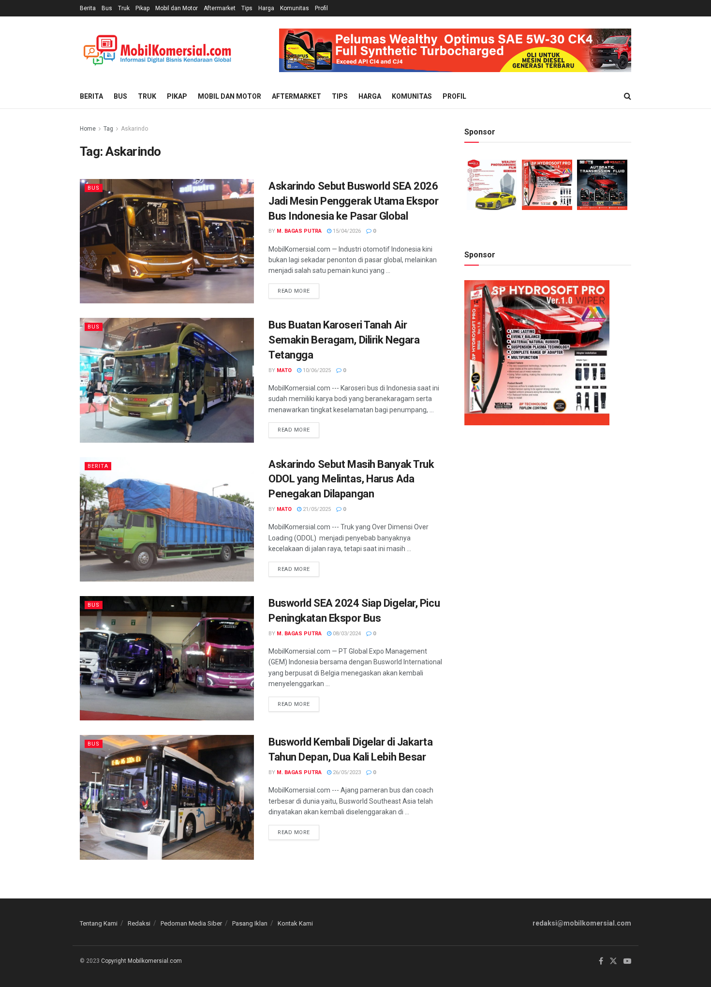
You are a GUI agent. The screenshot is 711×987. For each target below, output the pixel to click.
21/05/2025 (316, 509)
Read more (298, 289)
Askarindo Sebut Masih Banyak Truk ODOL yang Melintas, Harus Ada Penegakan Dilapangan (351, 479)
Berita (88, 8)
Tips (246, 8)
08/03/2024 (346, 633)
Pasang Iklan (249, 923)
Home (88, 128)
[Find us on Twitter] (613, 961)
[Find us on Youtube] (627, 961)
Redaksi (139, 923)
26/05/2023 (346, 772)
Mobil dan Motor (176, 8)
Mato (284, 370)
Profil (321, 8)
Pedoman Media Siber (191, 923)
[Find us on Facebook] (601, 961)
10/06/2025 (316, 370)
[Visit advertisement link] (455, 50)
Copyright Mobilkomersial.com (141, 960)
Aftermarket (220, 8)
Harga (266, 8)
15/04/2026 (346, 231)
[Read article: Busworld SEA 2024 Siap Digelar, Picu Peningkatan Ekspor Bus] (167, 658)
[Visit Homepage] (157, 50)
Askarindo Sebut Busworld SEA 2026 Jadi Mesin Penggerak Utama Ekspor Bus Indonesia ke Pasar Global (353, 201)
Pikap (142, 8)
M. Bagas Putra (299, 231)
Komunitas (294, 8)
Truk (124, 8)
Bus (107, 8)
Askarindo (134, 128)
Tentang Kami (99, 923)
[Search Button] (627, 96)
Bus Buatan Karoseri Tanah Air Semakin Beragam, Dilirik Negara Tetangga (343, 340)
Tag (108, 128)
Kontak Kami (295, 923)
